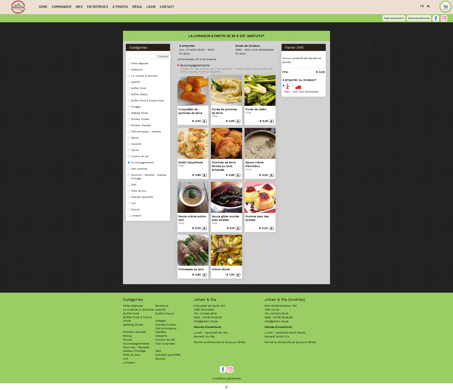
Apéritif (135, 82)
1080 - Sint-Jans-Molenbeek (301, 91)
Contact (167, 7)
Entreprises (97, 7)
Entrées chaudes (141, 125)
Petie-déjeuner (139, 63)
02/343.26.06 (279, 313)
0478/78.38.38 (212, 317)
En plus (184, 53)
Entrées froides (140, 119)
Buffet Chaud (139, 94)
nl (428, 6)
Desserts (136, 143)
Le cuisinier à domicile (144, 75)
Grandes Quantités (142, 197)
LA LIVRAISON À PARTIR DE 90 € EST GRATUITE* (226, 36)
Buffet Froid (138, 88)
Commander (61, 7)
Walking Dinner (139, 112)
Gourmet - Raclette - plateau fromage (149, 176)
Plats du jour (138, 190)
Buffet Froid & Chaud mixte (147, 100)
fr (422, 6)
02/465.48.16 (208, 313)
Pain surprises (139, 168)
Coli (133, 203)
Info (79, 7)
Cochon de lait (140, 156)
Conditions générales (226, 378)
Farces (135, 150)
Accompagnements (142, 162)
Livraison (136, 215)
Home (43, 7)
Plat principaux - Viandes (146, 131)
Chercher (163, 56)
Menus (135, 137)
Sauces (135, 209)
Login (150, 7)
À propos (120, 7)
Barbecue (136, 69)
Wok (133, 184)
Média (137, 7)
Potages (136, 106)
